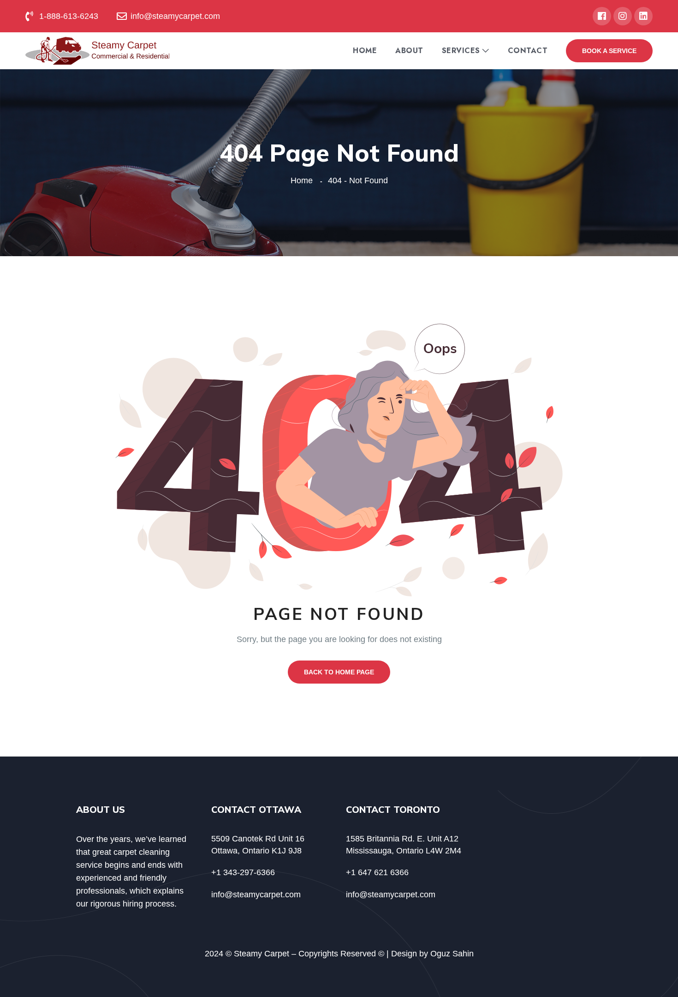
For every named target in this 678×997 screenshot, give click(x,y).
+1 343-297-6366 (243, 872)
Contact (528, 50)
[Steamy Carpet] (97, 50)
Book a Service (609, 50)
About (409, 50)
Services (461, 50)
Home (365, 50)
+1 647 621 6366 (377, 872)
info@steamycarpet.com (256, 894)
